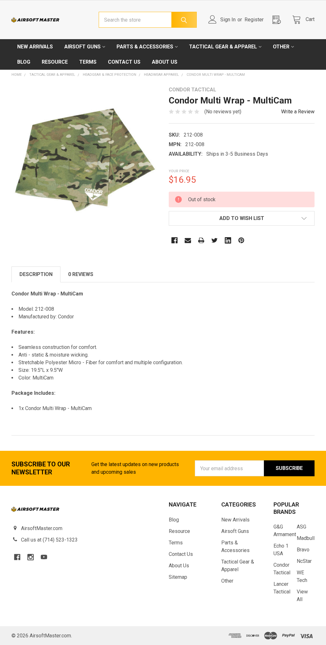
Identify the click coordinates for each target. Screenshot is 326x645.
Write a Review (298, 112)
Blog (23, 62)
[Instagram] (30, 557)
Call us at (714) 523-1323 (49, 540)
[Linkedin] (228, 240)
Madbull (306, 538)
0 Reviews (80, 274)
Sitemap (178, 577)
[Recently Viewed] (278, 20)
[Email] (188, 240)
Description (36, 274)
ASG (301, 527)
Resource (55, 62)
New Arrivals (35, 47)
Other (281, 47)
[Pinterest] (241, 240)
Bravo (303, 550)
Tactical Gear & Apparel (223, 47)
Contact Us (124, 62)
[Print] (201, 240)
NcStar (304, 561)
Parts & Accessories (145, 47)
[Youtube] (44, 557)
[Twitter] (214, 240)
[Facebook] (174, 240)
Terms (87, 62)
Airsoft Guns (82, 47)
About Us (164, 62)
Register (254, 20)
